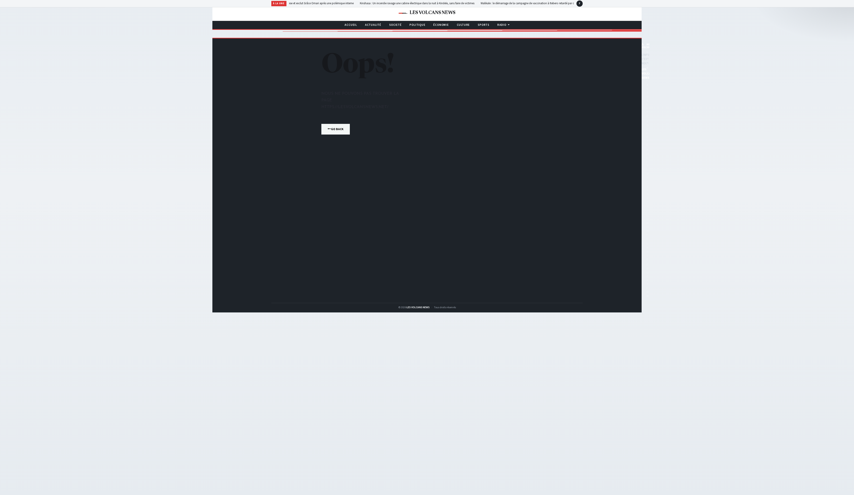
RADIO (501, 25)
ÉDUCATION (648, 280)
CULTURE (463, 25)
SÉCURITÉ (648, 66)
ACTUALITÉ (373, 25)
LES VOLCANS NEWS (418, 307)
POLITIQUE (417, 25)
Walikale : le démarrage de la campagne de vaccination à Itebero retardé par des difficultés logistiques (529, 3)
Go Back (337, 129)
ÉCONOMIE (441, 25)
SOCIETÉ (395, 25)
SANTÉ (648, 252)
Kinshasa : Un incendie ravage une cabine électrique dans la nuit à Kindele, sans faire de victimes (404, 3)
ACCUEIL (350, 25)
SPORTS (483, 25)
